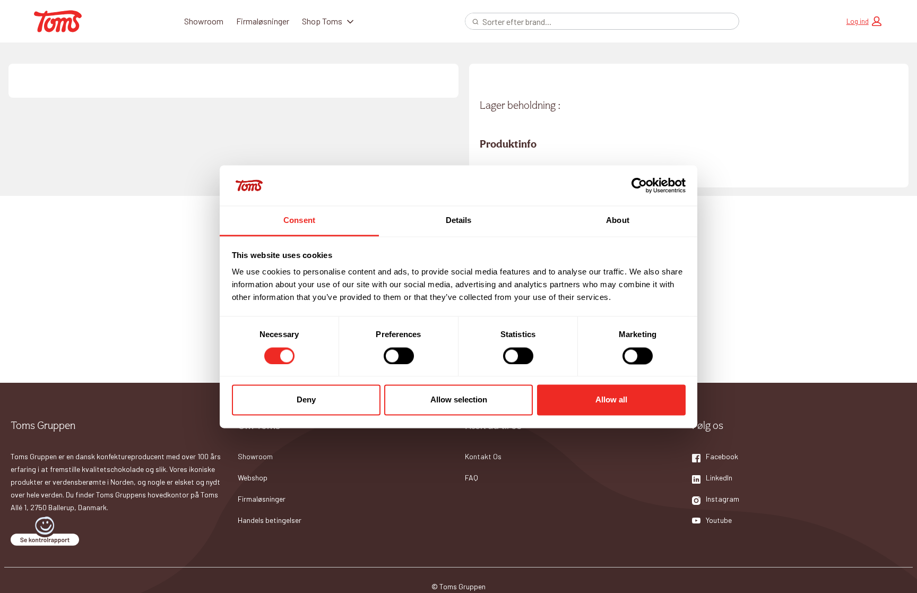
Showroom (203, 21)
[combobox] (597, 21)
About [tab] (617, 220)
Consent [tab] (299, 220)
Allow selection (458, 400)
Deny (306, 400)
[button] (864, 21)
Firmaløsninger (262, 21)
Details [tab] (459, 220)
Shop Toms (322, 21)
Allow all (611, 400)
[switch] (399, 355)
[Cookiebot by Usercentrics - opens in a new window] (639, 185)
